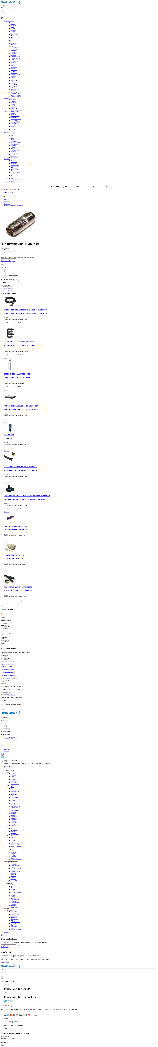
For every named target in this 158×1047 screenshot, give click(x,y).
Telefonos (13, 123)
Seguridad (6, 98)
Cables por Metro (15, 56)
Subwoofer (13, 89)
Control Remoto (15, 34)
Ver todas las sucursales (7, 288)
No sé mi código (5, 947)
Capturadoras (14, 70)
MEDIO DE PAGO (6, 1036)
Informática (7, 132)
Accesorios (13, 31)
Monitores (13, 156)
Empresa (6, 748)
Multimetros (14, 168)
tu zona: (3, 7)
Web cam (13, 147)
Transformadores (15, 181)
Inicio (5, 199)
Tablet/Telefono (15, 84)
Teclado (13, 139)
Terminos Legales (8, 738)
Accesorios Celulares (16, 119)
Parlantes (13, 46)
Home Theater (14, 86)
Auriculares (14, 49)
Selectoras (13, 30)
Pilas (12, 175)
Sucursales (6, 749)
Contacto (6, 751)
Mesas (12, 37)
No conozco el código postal (8, 261)
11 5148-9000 (11, 695)
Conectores (13, 25)
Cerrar (2, 643)
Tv (11, 79)
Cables (12, 27)
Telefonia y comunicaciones (11, 111)
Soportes (13, 77)
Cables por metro (15, 150)
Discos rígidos (14, 144)
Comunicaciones (15, 125)
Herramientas (14, 33)
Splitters (13, 65)
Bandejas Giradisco (16, 96)
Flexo (12, 171)
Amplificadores (15, 47)
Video (12, 59)
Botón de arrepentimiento (10, 737)
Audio (12, 40)
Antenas (13, 24)
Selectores (13, 145)
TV (11, 22)
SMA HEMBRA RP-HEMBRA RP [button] (10, 189)
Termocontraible (15, 165)
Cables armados (15, 153)
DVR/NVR (14, 105)
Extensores (13, 55)
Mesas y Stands (15, 36)
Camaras (13, 101)
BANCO (3, 1041)
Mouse (12, 138)
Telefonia (13, 113)
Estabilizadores (14, 166)
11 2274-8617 (11, 686)
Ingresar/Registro (8, 766)
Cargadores (13, 117)
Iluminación (14, 176)
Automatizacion (15, 93)
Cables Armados (15, 41)
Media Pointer (14, 148)
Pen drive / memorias (16, 142)
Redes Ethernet (14, 135)
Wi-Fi (12, 136)
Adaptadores (14, 141)
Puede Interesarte (8, 192)
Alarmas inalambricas (16, 110)
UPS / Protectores (15, 172)
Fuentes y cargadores (16, 179)
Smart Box (13, 68)
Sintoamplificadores (16, 95)
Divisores (13, 28)
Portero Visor (14, 108)
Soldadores (13, 173)
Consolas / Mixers (15, 58)
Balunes (13, 104)
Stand (12, 38)
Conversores (14, 52)
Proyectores (14, 80)
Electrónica (7, 159)
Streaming (6, 932)
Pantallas (13, 90)
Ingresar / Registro (5, 962)
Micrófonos (14, 44)
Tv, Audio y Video (9, 21)
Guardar (18, 945)
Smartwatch (14, 157)
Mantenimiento (14, 169)
